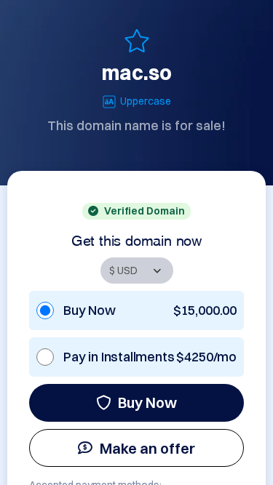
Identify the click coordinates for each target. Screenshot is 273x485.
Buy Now (147, 402)
